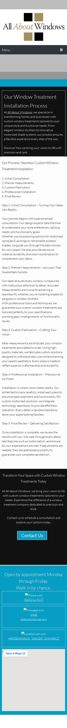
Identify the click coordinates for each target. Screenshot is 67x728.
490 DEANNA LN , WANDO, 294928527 (33, 638)
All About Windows (19, 112)
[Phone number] (4, 4)
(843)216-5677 (34, 599)
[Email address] (10, 4)
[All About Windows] (33, 27)
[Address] (16, 4)
